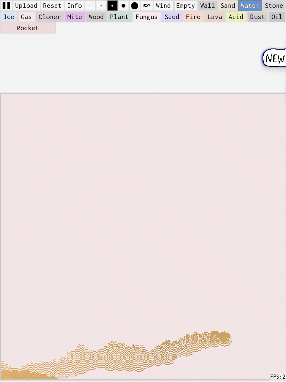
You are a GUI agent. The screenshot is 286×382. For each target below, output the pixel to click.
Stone (274, 5)
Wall (207, 5)
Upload (26, 5)
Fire (193, 17)
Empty (186, 5)
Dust (257, 17)
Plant (119, 17)
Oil (277, 17)
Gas (26, 17)
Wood (96, 17)
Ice (9, 17)
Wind (163, 5)
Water (250, 5)
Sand (227, 5)
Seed (172, 17)
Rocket (28, 28)
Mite (74, 17)
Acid (236, 17)
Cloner (50, 17)
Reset (52, 5)
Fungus (147, 17)
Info (74, 5)
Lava (214, 17)
